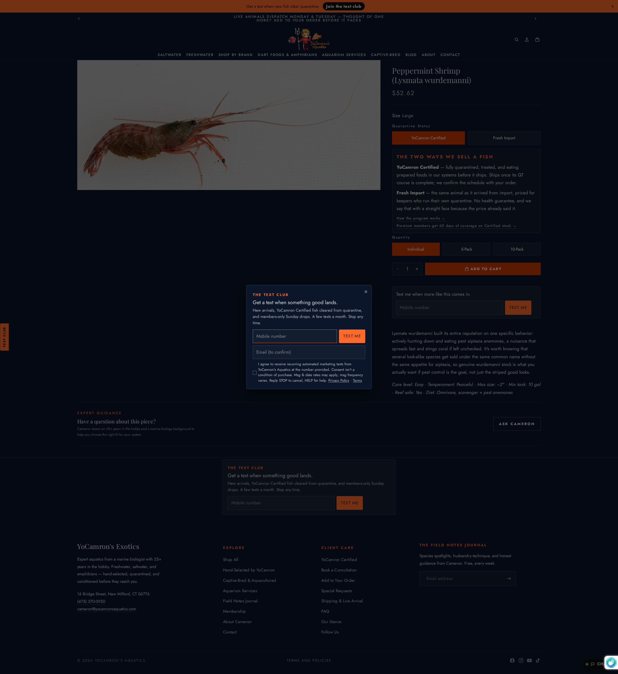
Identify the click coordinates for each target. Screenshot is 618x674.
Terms (357, 380)
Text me (352, 336)
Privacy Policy (338, 380)
